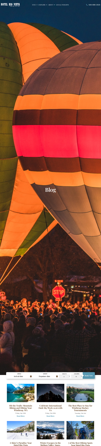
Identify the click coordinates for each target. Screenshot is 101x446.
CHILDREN (76, 373)
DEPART (45, 373)
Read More (21, 416)
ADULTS (64, 373)
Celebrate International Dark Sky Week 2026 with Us (50, 408)
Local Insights (62, 5)
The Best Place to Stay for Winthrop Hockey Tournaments (80, 408)
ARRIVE (19, 373)
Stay (34, 5)
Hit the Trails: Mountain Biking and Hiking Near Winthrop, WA (20, 408)
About (50, 5)
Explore (42, 5)
